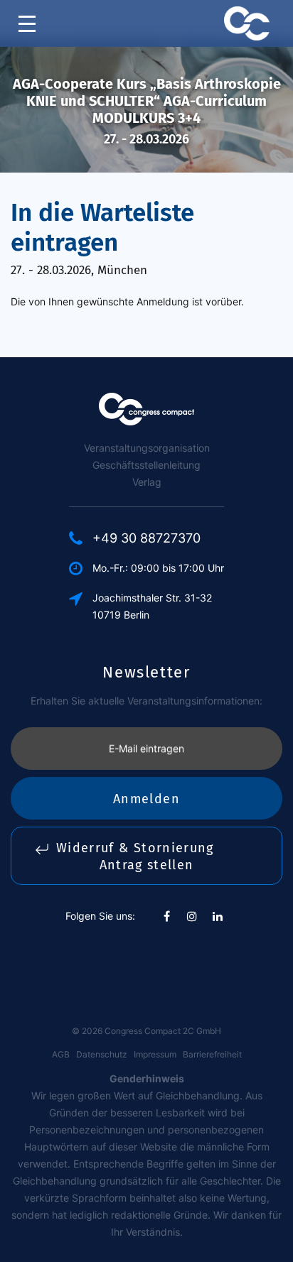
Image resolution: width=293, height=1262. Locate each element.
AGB (61, 1054)
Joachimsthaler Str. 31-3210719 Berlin (152, 606)
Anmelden (146, 799)
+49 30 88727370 (146, 538)
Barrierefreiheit (212, 1054)
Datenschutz (101, 1054)
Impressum (155, 1054)
